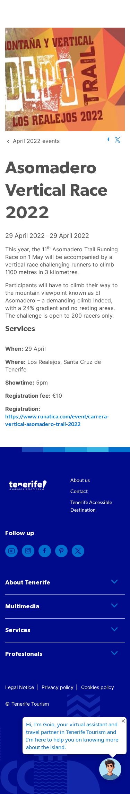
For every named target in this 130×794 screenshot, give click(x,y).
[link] (36, 140)
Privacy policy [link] (57, 687)
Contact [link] (79, 491)
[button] (110, 769)
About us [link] (80, 480)
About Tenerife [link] (27, 583)
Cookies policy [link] (97, 687)
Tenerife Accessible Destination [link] (91, 506)
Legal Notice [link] (19, 687)
